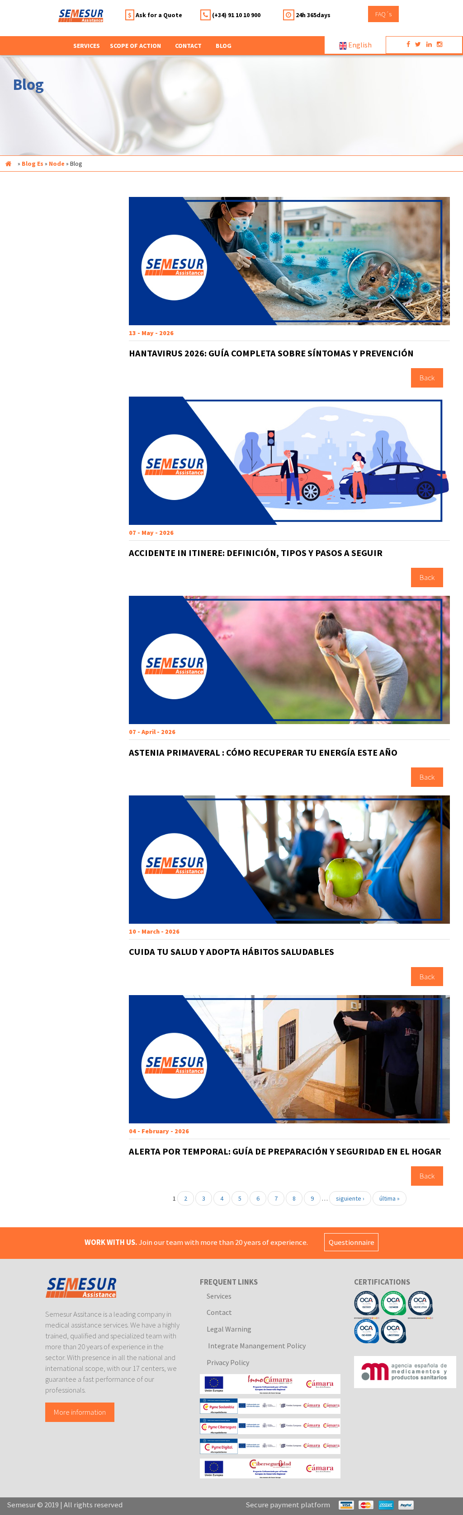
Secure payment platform (288, 1505)
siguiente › (350, 1198)
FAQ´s (383, 14)
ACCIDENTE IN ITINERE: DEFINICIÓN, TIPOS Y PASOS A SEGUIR (256, 553)
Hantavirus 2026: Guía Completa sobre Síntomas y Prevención (271, 353)
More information (80, 1412)
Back (427, 378)
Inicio (8, 163)
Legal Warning (229, 1328)
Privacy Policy (228, 1362)
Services (219, 1295)
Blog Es (32, 163)
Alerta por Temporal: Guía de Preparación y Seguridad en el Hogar (285, 1151)
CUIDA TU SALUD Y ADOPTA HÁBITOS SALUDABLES (231, 952)
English (359, 44)
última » (389, 1198)
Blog (224, 46)
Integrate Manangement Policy (256, 1345)
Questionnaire (351, 1242)
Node (57, 163)
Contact (188, 46)
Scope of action (135, 46)
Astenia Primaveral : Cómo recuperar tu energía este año (263, 752)
